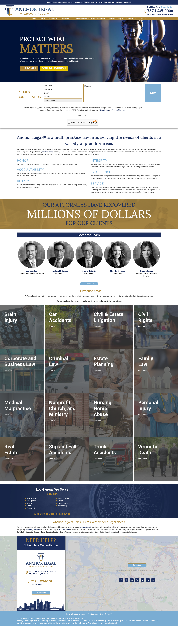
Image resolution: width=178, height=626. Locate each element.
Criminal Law (58, 361)
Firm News (111, 19)
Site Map (54, 619)
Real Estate (11, 449)
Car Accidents (58, 317)
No (85, 116)
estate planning (47, 152)
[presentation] (20, 255)
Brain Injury (10, 317)
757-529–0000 (152, 14)
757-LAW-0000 (160, 11)
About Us (42, 19)
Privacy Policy (104, 110)
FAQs (141, 19)
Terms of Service (118, 110)
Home (34, 19)
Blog (119, 19)
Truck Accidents (103, 449)
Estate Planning (103, 361)
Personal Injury (147, 405)
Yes (79, 116)
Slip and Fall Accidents (62, 449)
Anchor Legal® (86, 527)
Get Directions (41, 593)
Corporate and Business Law (20, 361)
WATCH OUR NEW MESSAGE (54, 68)
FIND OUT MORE (29, 68)
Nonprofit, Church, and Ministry (62, 408)
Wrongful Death (147, 449)
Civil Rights (145, 317)
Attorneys (51, 19)
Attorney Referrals (82, 19)
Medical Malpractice (17, 405)
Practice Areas (65, 19)
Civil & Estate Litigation (108, 317)
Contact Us (130, 19)
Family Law (145, 361)
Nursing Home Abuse (102, 408)
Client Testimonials (98, 19)
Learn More (8, 326)
